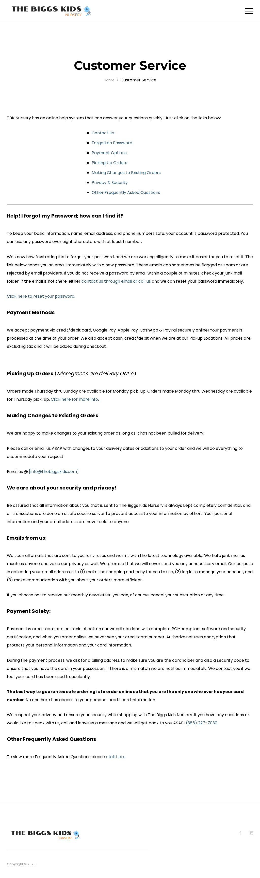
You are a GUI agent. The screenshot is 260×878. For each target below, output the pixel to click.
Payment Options (109, 153)
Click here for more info (74, 399)
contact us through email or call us (116, 281)
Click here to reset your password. (41, 296)
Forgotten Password (112, 143)
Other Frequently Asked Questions (126, 192)
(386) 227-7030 (201, 723)
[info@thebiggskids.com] (54, 471)
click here (115, 757)
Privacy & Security (110, 182)
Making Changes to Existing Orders (126, 173)
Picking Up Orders (109, 163)
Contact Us (103, 133)
